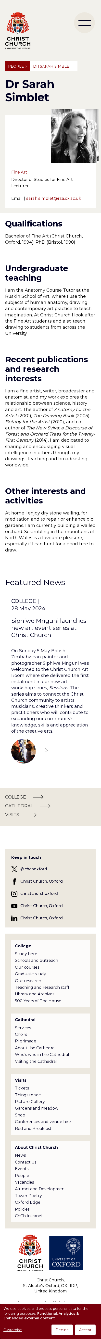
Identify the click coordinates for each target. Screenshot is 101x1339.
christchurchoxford (39, 893)
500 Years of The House (38, 1001)
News (20, 1155)
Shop (20, 1115)
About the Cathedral (35, 1048)
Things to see (28, 1095)
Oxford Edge (27, 1202)
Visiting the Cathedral (36, 1061)
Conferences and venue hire (43, 1121)
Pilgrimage (25, 1041)
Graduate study (30, 974)
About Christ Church (36, 1147)
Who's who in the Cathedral (42, 1054)
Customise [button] (12, 1330)
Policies (22, 1209)
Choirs (21, 1034)
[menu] (84, 22)
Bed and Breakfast (33, 1128)
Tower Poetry (28, 1195)
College (23, 946)
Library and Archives (34, 994)
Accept (85, 1330)
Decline (62, 1330)
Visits (20, 1080)
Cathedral (25, 1019)
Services (23, 1028)
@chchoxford (33, 869)
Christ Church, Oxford (41, 881)
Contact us (25, 1162)
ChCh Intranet (29, 1216)
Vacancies (24, 1182)
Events (21, 1168)
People (16, 66)
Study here (26, 953)
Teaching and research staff (42, 987)
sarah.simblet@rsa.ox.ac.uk (53, 198)
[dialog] (50, 1321)
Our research (28, 980)
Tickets (22, 1088)
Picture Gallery (30, 1101)
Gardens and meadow (36, 1108)
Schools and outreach (36, 960)
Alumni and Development (40, 1189)
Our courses (27, 967)
